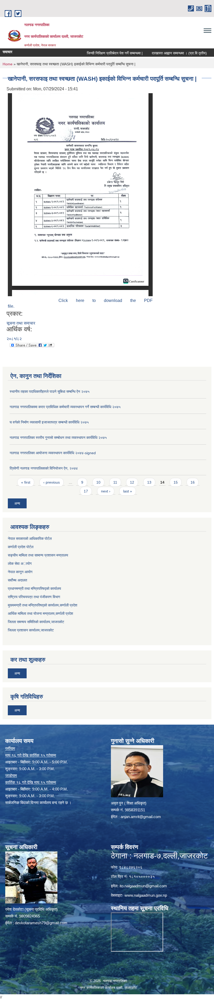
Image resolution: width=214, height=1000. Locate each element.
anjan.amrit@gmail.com (141, 816)
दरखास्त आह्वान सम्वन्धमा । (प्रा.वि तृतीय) (165, 53)
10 (98, 482)
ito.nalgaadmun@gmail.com (143, 886)
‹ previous (51, 482)
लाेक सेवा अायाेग (20, 563)
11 (115, 482)
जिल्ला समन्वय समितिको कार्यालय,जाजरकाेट (36, 622)
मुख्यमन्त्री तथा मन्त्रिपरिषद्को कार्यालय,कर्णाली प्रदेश (42, 605)
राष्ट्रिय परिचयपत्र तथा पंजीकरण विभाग (34, 597)
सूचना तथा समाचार (21, 323)
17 (86, 491)
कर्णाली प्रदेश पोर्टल (20, 547)
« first (25, 482)
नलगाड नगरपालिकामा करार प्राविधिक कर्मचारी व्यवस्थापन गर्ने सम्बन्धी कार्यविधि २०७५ (65, 407)
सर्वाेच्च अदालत (17, 580)
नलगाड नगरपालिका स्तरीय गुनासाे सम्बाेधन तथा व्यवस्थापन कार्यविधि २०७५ (58, 437)
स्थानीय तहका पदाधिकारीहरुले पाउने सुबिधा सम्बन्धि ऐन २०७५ (50, 391)
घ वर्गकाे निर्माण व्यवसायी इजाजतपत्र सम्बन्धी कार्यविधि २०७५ (49, 422)
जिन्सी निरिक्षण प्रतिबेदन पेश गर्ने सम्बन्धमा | (101, 53)
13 (149, 482)
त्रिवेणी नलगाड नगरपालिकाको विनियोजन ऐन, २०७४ (44, 468)
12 (132, 482)
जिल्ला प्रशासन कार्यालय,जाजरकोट (31, 630)
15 (176, 482)
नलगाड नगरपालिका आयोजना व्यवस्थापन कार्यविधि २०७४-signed (53, 453)
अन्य (17, 503)
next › (105, 491)
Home (8, 64)
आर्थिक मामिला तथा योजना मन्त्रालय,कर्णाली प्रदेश (40, 613)
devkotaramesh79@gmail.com (41, 923)
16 (193, 482)
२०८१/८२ (14, 339)
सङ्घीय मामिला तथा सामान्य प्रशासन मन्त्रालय (38, 555)
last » (127, 491)
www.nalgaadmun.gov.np (145, 895)
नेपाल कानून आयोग (20, 572)
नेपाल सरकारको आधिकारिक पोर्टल (30, 538)
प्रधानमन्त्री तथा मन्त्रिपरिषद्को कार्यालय (34, 588)
